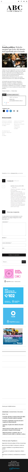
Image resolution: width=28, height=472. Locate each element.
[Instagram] (6, 104)
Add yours (16, 180)
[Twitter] (4, 102)
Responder (14, 187)
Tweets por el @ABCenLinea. (9, 406)
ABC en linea (14, 97)
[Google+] (7, 102)
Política (4, 45)
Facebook (21, 1)
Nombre (4, 237)
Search (26, 1)
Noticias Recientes (5, 411)
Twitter (18, 1)
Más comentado (20, 411)
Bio (5, 94)
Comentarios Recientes (13, 411)
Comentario (5, 221)
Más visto (4, 414)
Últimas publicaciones (13, 94)
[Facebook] (6, 102)
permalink (20, 173)
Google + (23, 1)
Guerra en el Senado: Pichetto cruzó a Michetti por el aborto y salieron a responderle (19, 124)
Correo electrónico (7, 242)
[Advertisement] (14, 29)
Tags (7, 414)
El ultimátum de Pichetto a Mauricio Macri (6, 132)
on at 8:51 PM (20, 185)
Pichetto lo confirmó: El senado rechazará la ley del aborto (7, 123)
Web (3, 248)
